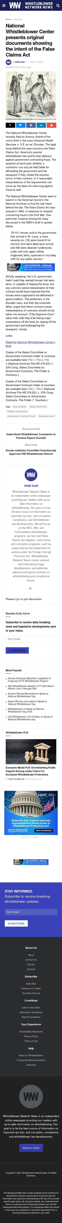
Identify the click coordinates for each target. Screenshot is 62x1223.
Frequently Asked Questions (31, 1060)
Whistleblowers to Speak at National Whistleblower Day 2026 (26, 710)
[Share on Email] (51, 125)
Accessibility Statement (31, 1031)
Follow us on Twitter (31, 988)
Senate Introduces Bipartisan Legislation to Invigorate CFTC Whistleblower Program (29, 679)
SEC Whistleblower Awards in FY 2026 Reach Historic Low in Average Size (31, 687)
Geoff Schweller (16, 779)
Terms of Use (31, 1041)
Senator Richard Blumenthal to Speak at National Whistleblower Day (28, 695)
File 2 (40, 360)
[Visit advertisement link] (31, 267)
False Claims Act (38, 406)
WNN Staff (20, 61)
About (31, 954)
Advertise (31, 1064)
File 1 (31, 360)
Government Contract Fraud (21, 416)
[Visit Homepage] (31, 5)
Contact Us (31, 959)
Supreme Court (46, 416)
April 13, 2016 (37, 61)
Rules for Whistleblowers (31, 1055)
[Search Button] (58, 5)
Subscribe (17, 650)
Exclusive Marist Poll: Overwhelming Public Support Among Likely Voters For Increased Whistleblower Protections (31, 771)
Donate (31, 964)
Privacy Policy (31, 1036)
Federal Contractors (17, 411)
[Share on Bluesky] (21, 125)
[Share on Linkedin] (41, 125)
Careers (31, 969)
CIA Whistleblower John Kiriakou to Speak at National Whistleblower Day (30, 718)
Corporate (18, 19)
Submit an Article (31, 1147)
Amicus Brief (19, 406)
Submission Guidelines (31, 1012)
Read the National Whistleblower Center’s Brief (30, 344)
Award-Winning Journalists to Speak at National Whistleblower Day (27, 703)
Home (8, 19)
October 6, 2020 (35, 779)
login (17, 599)
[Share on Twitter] (10, 125)
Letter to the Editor (31, 1007)
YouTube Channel (31, 993)
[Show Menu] (3, 5)
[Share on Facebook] (31, 125)
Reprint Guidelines (31, 1017)
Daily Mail (31, 983)
